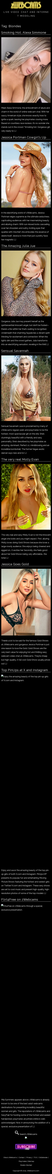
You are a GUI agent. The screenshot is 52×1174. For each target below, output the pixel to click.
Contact (21, 1157)
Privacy (29, 1157)
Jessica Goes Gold (15, 564)
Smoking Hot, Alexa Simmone (23, 32)
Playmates (23, 1161)
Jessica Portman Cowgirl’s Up (23, 137)
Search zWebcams (28, 1134)
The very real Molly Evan (20, 459)
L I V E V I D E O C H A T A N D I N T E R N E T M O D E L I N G (26, 14)
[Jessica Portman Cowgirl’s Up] (26, 207)
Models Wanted (26, 1165)
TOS (35, 1157)
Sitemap (31, 1161)
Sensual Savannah (15, 351)
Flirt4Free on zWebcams (19, 899)
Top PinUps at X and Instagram (24, 670)
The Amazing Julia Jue (18, 246)
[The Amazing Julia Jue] (26, 315)
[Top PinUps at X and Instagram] (26, 680)
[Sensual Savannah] (26, 420)
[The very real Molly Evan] (26, 529)
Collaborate (43, 1157)
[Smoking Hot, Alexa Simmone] (26, 102)
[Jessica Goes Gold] (26, 635)
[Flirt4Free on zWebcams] (26, 910)
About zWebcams (10, 1157)
